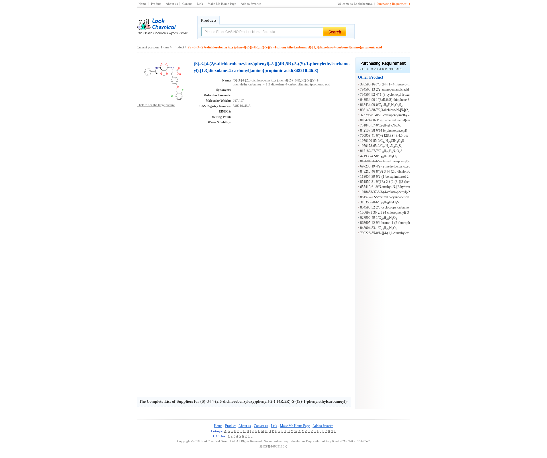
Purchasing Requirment (392, 3)
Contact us (261, 426)
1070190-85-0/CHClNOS (382, 141)
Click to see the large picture (156, 105)
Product (156, 3)
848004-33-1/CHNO (378, 228)
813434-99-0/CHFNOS (381, 105)
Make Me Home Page (222, 3)
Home (142, 3)
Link (200, 3)
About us (172, 3)
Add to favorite (251, 3)
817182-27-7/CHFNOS (381, 151)
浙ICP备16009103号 (273, 446)
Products (208, 20)
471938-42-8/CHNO (378, 156)
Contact (187, 3)
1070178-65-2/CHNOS (381, 146)
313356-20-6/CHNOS (379, 202)
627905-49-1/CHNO (378, 218)
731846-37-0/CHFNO (380, 125)
